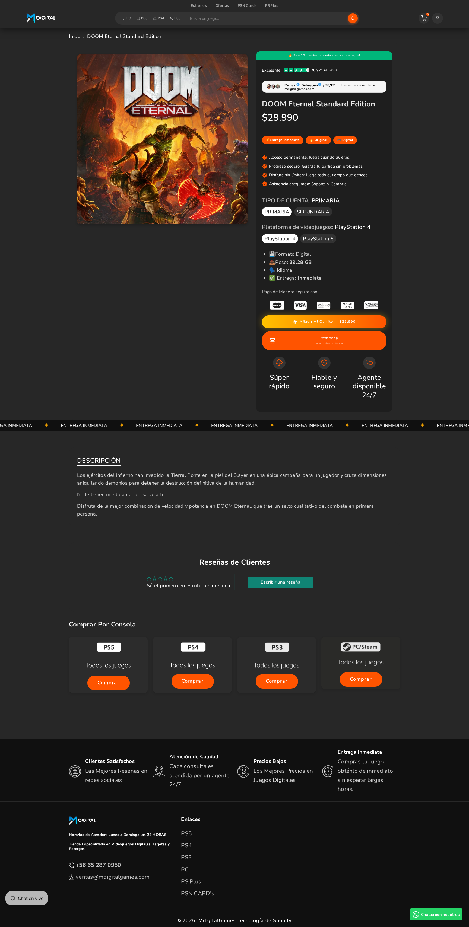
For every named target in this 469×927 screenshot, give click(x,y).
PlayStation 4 (280, 238)
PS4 (161, 18)
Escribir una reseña (280, 582)
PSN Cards (247, 5)
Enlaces (190, 819)
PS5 (177, 18)
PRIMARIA (277, 212)
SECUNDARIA (313, 212)
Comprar (108, 683)
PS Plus (271, 5)
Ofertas (222, 5)
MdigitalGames (217, 920)
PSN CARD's (197, 893)
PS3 (144, 18)
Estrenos (199, 5)
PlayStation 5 (318, 238)
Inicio (75, 36)
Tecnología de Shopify (264, 920)
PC (128, 18)
